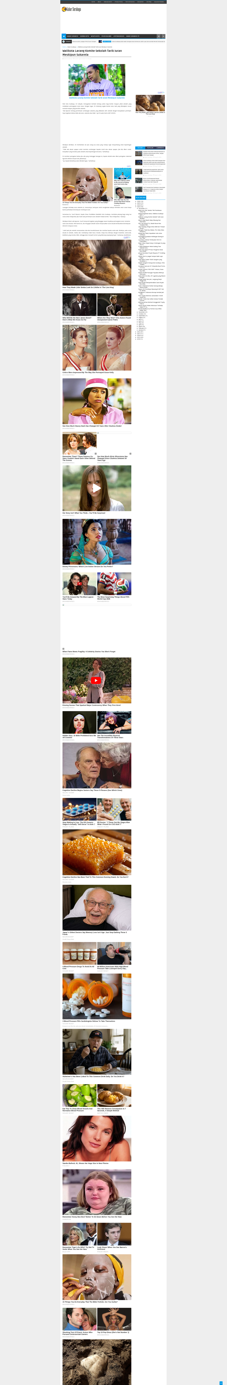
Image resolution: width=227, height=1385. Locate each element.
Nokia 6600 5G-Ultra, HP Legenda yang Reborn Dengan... (151, 276)
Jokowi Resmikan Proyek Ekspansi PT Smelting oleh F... (151, 253)
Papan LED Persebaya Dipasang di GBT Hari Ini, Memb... (151, 289)
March (141, 326)
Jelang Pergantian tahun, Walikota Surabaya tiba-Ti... (150, 214)
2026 (138, 201)
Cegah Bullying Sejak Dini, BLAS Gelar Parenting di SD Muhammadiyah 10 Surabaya (99, 41)
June (140, 321)
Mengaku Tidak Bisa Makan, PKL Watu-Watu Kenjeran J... (151, 230)
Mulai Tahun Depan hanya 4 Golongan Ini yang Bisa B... (151, 243)
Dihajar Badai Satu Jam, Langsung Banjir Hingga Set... (150, 280)
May (140, 323)
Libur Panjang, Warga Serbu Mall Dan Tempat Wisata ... (151, 227)
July (140, 319)
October (141, 314)
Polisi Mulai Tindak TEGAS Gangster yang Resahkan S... (150, 260)
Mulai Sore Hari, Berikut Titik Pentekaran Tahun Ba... (150, 211)
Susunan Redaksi (159, 2)
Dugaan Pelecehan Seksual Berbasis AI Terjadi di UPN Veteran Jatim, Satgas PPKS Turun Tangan (154, 153)
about (99, 2)
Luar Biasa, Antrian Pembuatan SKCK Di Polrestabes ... (149, 240)
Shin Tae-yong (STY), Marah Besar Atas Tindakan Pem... (149, 224)
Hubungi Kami (108, 2)
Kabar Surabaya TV (132, 36)
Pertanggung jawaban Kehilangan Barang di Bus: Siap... (150, 237)
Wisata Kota (95, 36)
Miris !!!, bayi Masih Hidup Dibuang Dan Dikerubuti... (149, 220)
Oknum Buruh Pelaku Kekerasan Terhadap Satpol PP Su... (150, 306)
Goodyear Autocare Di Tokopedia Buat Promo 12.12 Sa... (151, 266)
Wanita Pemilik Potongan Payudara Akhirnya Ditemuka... (151, 273)
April (140, 325)
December (142, 208)
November (142, 312)
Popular (150, 148)
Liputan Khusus (119, 36)
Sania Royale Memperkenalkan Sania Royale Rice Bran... (151, 283)
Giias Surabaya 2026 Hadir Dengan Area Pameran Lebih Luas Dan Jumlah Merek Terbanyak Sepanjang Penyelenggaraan (154, 162)
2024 (138, 205)
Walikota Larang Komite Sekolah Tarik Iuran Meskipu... (151, 217)
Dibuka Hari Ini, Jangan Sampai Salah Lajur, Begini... (150, 257)
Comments (160, 148)
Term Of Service (130, 2)
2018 (138, 339)
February (141, 328)
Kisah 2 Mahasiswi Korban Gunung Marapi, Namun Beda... (150, 286)
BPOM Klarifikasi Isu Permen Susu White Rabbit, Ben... (150, 309)
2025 (138, 203)
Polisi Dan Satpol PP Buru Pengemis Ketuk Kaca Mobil (150, 250)
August (141, 317)
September (142, 315)
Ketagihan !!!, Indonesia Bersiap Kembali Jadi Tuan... (151, 293)
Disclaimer (140, 2)
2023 (138, 207)
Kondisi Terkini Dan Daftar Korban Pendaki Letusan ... (150, 299)
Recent (140, 148)
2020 (138, 335)
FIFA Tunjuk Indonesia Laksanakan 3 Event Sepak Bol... (150, 296)
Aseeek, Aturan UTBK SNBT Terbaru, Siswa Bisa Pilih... (150, 270)
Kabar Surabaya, (87, 58)
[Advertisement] (133, 19)
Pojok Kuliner (106, 36)
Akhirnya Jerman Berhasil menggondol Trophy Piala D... (151, 303)
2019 (138, 337)
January (141, 330)
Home (93, 2)
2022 (138, 332)
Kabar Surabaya (72, 36)
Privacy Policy (119, 2)
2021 (138, 333)
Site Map (148, 2)
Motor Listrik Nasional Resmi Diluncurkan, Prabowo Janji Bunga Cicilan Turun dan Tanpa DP (152, 180)
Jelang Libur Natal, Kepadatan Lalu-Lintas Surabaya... (150, 234)
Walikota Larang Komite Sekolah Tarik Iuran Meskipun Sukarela (97, 98)
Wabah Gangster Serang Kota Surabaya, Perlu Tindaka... (151, 263)
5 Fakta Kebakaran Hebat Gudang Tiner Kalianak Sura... (149, 247)
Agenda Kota (84, 36)
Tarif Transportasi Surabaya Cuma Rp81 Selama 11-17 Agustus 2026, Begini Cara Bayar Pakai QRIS (154, 189)
